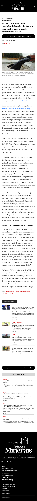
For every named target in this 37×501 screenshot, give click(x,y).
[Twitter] (16, 48)
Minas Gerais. (26, 101)
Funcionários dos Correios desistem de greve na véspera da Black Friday (17, 418)
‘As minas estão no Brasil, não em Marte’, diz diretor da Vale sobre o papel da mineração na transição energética (23, 309)
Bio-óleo (12, 291)
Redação (7, 43)
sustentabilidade (5, 293)
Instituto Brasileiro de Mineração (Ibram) (16, 109)
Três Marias (12, 293)
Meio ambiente (23, 291)
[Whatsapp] (10, 461)
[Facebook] (12, 48)
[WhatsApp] (24, 48)
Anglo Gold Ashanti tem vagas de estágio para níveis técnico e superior (18, 381)
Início (3, 18)
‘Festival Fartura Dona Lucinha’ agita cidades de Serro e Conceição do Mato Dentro (23, 349)
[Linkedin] (8, 461)
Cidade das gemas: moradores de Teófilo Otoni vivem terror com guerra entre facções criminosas (17, 405)
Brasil (4, 416)
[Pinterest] (20, 48)
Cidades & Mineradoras (17, 322)
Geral (4, 392)
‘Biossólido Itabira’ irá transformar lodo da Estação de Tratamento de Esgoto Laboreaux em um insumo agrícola (23, 325)
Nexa (28, 291)
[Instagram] (2, 461)
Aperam (8, 291)
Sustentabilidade (9, 18)
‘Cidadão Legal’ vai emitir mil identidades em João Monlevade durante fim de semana (23, 336)
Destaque (17, 291)
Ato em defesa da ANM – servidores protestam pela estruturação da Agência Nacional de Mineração (15, 394)
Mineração (14, 305)
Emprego (5, 379)
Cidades (13, 334)
